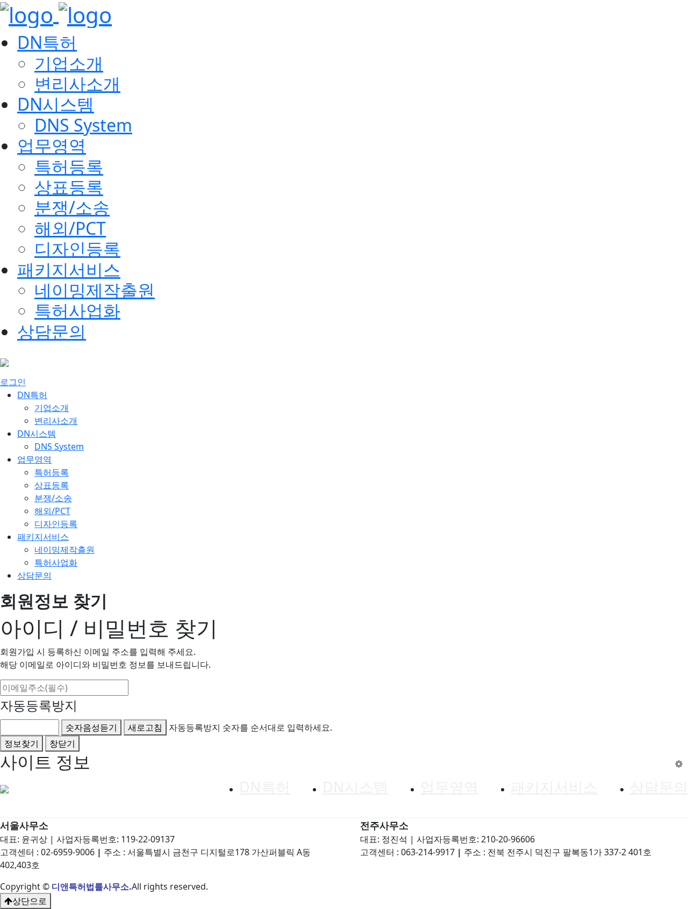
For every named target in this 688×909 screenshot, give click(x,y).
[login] (679, 764)
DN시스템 (55, 104)
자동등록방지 (38, 705)
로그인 (13, 382)
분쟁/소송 (72, 207)
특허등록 (68, 166)
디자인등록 (77, 248)
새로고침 (145, 727)
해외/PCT (70, 228)
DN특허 (47, 42)
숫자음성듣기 (91, 727)
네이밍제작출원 (94, 289)
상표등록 (68, 186)
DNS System (83, 124)
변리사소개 (77, 83)
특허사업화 (77, 310)
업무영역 (51, 145)
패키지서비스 (68, 269)
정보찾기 (21, 743)
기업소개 (68, 63)
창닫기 (62, 743)
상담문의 (51, 331)
